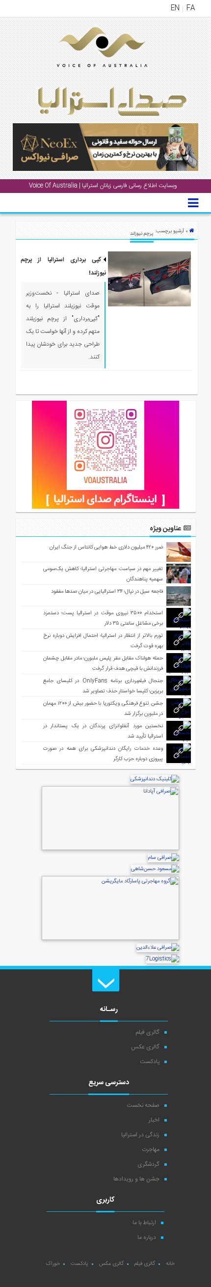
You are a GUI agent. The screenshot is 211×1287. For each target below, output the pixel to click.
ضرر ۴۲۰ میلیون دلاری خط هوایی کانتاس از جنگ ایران (106, 547)
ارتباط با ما (144, 1223)
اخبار (154, 1120)
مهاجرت (150, 1149)
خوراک (53, 1264)
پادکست (149, 1062)
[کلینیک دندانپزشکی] (155, 779)
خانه (170, 1264)
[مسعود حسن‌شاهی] (155, 869)
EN (175, 8)
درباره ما (146, 1237)
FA (190, 8)
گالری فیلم (147, 1032)
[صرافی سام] (163, 857)
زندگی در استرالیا (140, 1135)
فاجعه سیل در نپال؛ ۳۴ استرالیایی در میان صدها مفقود (107, 591)
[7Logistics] (162, 959)
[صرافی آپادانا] (110, 849)
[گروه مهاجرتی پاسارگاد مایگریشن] (110, 938)
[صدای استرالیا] (88, 74)
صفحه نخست (143, 1105)
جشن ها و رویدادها (136, 1179)
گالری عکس (145, 1047)
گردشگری (148, 1164)
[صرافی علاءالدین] (157, 947)
